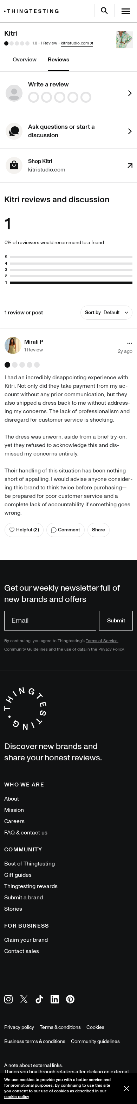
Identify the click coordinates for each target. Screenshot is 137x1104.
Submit (116, 621)
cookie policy (16, 1097)
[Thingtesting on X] (24, 1000)
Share (98, 529)
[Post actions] (129, 343)
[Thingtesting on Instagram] (8, 1000)
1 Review (49, 43)
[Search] (104, 10)
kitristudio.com (75, 43)
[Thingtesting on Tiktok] (39, 1000)
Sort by (102, 312)
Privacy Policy (111, 649)
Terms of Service (102, 641)
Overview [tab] (25, 60)
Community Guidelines (26, 649)
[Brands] (33, 11)
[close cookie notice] (126, 1088)
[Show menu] (126, 11)
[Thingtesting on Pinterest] (70, 1000)
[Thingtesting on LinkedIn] (55, 1000)
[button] (24, 345)
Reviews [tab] (58, 60)
